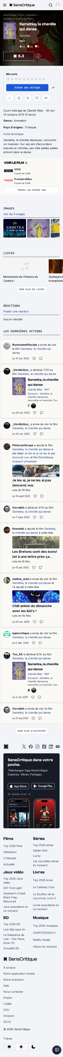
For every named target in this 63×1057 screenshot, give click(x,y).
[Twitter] (24, 747)
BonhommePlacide (24, 344)
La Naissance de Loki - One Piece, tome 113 (14, 939)
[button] (57, 5)
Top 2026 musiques (45, 925)
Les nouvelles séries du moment (46, 863)
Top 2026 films (12, 846)
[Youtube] (58, 747)
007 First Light (12, 888)
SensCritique (9, 15)
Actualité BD (11, 948)
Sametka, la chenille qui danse (18, 18)
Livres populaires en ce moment (46, 907)
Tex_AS (17, 654)
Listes (8, 253)
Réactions (11, 306)
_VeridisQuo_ (21, 370)
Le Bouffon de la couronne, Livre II (44, 896)
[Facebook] (31, 747)
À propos (9, 967)
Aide (6, 985)
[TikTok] (44, 747)
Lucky (37, 855)
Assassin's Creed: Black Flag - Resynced (14, 897)
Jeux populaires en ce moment (15, 908)
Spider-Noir (40, 850)
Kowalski (18, 528)
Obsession (9, 852)
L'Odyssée (9, 858)
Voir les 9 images (14, 214)
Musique (41, 917)
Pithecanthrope (22, 445)
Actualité (8, 864)
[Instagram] (37, 747)
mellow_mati (20, 579)
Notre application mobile (19, 973)
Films (21, 15)
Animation (31, 15)
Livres (39, 872)
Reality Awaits (41, 939)
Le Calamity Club (43, 887)
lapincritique (20, 633)
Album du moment (45, 946)
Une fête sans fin (14, 929)
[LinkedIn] (51, 747)
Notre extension (13, 979)
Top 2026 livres (43, 880)
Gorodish (18, 507)
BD (6, 917)
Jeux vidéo (13, 872)
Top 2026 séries (43, 845)
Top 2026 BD (11, 924)
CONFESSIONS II (44, 932)
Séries (39, 838)
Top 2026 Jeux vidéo (13, 880)
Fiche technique (13, 134)
